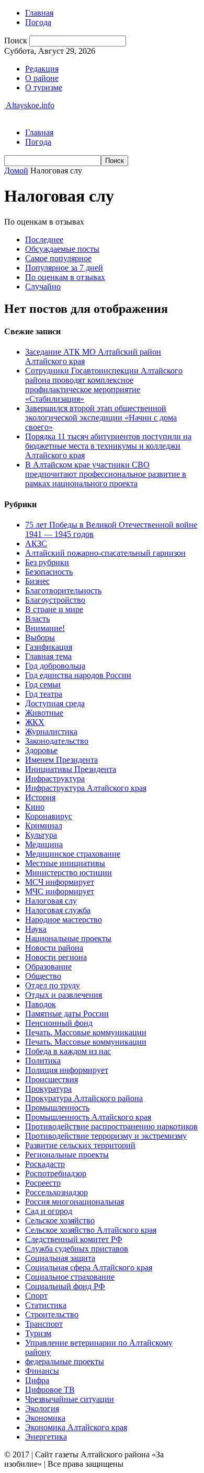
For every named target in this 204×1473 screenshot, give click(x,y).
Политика (43, 1060)
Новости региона (56, 957)
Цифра (37, 1380)
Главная (39, 12)
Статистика (45, 1305)
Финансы (42, 1370)
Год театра (43, 693)
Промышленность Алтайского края (88, 1117)
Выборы (40, 637)
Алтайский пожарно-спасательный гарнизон (105, 552)
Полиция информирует (66, 1070)
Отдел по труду (52, 985)
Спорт (36, 1295)
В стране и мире (54, 609)
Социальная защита (60, 1258)
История (40, 797)
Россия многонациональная (74, 1201)
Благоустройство (55, 599)
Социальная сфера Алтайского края (88, 1267)
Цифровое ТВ (50, 1389)
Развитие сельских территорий (80, 1145)
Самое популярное (58, 258)
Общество (43, 976)
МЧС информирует (59, 891)
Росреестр (43, 1182)
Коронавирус (48, 816)
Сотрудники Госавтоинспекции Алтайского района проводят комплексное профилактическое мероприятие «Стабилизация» (104, 384)
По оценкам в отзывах (65, 277)
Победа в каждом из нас (68, 1051)
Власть (37, 618)
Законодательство (56, 740)
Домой (16, 170)
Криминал (43, 825)
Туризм (38, 1333)
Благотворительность (63, 590)
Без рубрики (47, 562)
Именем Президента (61, 759)
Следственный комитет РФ (73, 1239)
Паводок (40, 1004)
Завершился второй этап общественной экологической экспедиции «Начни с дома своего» (101, 417)
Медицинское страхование (72, 853)
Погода (38, 22)
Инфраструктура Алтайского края (85, 788)
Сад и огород (48, 1211)
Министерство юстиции (68, 872)
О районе (42, 78)
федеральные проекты (64, 1361)
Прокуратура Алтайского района (84, 1098)
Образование (48, 966)
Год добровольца (55, 665)
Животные (44, 712)
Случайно (43, 286)
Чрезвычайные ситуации (69, 1399)
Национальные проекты (68, 938)
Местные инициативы (65, 863)
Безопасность (49, 571)
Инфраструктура (55, 778)
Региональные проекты (67, 1154)
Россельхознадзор (56, 1192)
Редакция (42, 68)
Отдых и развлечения (63, 994)
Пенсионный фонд (59, 1023)
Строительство (51, 1314)
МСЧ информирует (59, 882)
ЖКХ (34, 722)
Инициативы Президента (70, 769)
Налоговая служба (57, 910)
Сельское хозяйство (60, 1220)
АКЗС (36, 543)
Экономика (45, 1417)
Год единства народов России (78, 675)
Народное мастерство (63, 919)
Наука (36, 929)
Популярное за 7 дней (64, 267)
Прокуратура (48, 1088)
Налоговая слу (51, 900)
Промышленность (57, 1107)
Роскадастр (45, 1164)
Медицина (44, 844)
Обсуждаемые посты (62, 248)
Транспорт (44, 1323)
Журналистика (51, 731)
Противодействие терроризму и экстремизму (106, 1135)
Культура (41, 835)
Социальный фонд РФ (65, 1286)
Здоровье (41, 750)
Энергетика (46, 1436)
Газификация (48, 646)
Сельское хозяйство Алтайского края (90, 1229)
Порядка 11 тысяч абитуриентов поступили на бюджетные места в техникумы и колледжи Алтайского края (108, 446)
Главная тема (48, 656)
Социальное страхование (70, 1276)
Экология (42, 1408)
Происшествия (51, 1079)
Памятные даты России (67, 1013)
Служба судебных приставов (76, 1248)
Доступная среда (55, 703)
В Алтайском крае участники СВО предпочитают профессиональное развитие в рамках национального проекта (105, 474)
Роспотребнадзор (55, 1173)
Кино (34, 806)
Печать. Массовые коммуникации (85, 1032)
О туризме (43, 87)
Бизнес (37, 581)
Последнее (44, 239)
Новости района (54, 947)
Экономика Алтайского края (76, 1427)
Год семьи (43, 684)
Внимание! (45, 628)
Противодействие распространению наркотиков (111, 1126)
